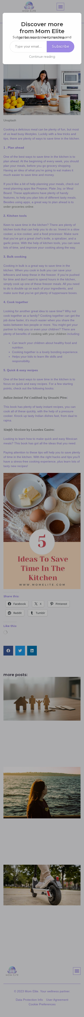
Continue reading (42, 57)
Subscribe (60, 46)
